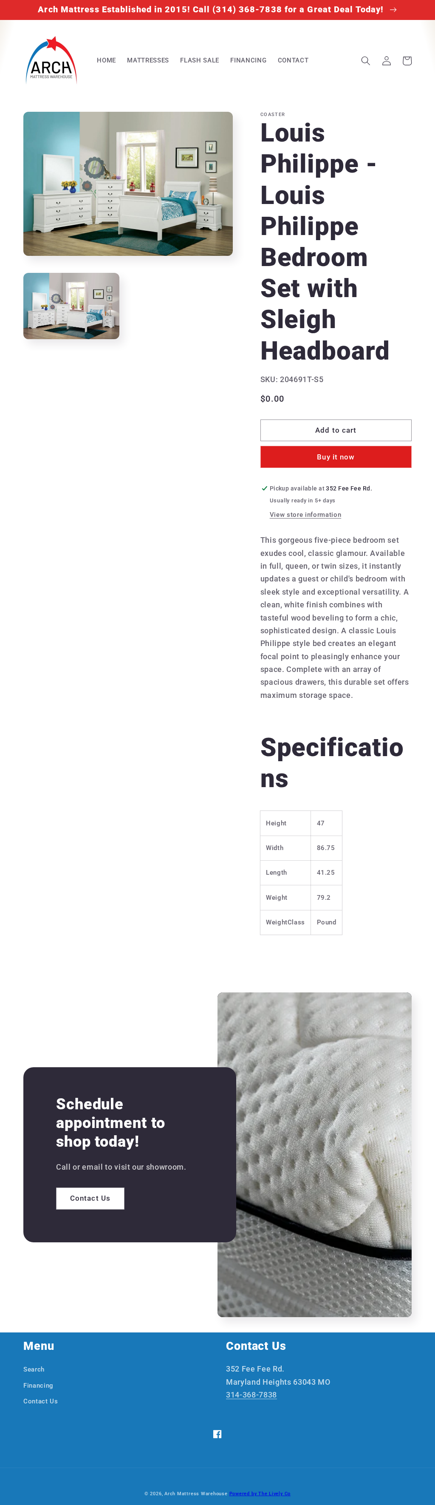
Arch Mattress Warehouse (196, 1493)
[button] (366, 61)
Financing (38, 1385)
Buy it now (336, 457)
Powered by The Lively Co (260, 1493)
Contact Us (90, 1198)
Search (34, 1369)
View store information (306, 515)
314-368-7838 (251, 1395)
